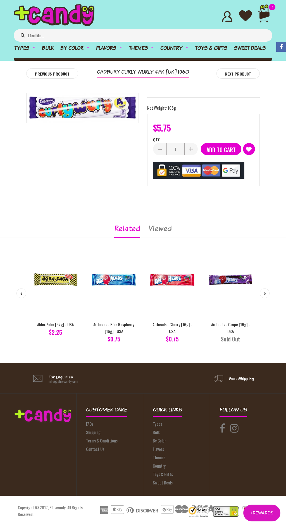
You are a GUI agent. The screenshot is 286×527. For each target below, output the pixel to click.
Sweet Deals (163, 482)
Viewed (160, 228)
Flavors (158, 449)
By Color (159, 440)
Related (127, 228)
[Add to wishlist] (249, 149)
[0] (266, 16)
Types (157, 424)
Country (159, 466)
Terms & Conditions (102, 440)
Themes (159, 457)
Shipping (93, 432)
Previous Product (52, 74)
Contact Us (95, 449)
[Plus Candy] (54, 24)
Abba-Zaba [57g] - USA (55, 324)
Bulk (156, 432)
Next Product (238, 74)
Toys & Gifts (163, 474)
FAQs (89, 424)
